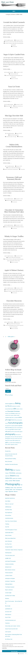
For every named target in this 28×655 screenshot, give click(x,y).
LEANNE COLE (8, 558)
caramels (6, 43)
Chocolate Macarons (14, 301)
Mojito (12, 429)
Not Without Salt (8, 639)
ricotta (11, 440)
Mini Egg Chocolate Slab (14, 115)
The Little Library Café (10, 555)
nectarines (16, 429)
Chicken (7, 473)
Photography (21, 41)
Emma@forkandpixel (9, 40)
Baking (7, 106)
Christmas (7, 41)
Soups (15, 487)
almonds (7, 403)
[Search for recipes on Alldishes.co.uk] (9, 395)
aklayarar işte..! (8, 567)
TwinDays (7, 524)
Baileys (6, 169)
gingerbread (16, 425)
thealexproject (8, 552)
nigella (19, 429)
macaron (11, 326)
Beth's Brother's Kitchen (10, 569)
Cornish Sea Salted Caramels (14, 22)
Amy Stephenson (8, 512)
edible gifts (14, 43)
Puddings (22, 226)
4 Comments (21, 136)
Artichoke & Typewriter (10, 581)
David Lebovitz (8, 614)
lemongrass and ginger (10, 578)
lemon (15, 427)
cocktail (16, 413)
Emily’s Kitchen (8, 535)
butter (12, 408)
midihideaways (8, 506)
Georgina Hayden (8, 547)
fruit (6, 425)
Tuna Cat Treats (14, 86)
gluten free (15, 478)
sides (19, 440)
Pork (8, 440)
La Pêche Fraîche (8, 575)
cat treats (19, 106)
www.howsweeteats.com (10, 620)
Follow (8, 379)
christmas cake (8, 413)
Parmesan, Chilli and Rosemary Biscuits (14, 178)
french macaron (17, 325)
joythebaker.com (8, 608)
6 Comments (14, 46)
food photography (20, 43)
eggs (9, 420)
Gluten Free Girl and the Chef (11, 628)
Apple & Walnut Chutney (14, 270)
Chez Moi (7, 526)
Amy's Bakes (7, 501)
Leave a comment (14, 78)
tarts (14, 442)
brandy (6, 408)
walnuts (21, 291)
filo (15, 420)
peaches (12, 431)
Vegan (6, 491)
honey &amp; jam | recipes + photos (12, 626)
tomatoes (17, 442)
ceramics (18, 408)
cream (15, 415)
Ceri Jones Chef (8, 611)
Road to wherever (9, 589)
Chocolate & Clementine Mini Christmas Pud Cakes (14, 211)
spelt (6, 442)
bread (9, 408)
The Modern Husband (9, 587)
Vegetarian (21, 289)
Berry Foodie (7, 606)
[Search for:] (11, 388)
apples (7, 291)
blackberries (14, 406)
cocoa (6, 325)
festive (12, 420)
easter (11, 136)
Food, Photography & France (11, 529)
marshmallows (15, 169)
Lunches (10, 480)
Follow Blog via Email (13, 369)
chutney (13, 291)
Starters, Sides (8, 489)
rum (13, 440)
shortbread (16, 440)
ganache (21, 325)
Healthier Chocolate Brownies (11, 464)
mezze (6, 429)
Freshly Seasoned (9, 572)
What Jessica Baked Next (10, 538)
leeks (13, 427)
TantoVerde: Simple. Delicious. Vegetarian (14, 549)
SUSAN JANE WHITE (9, 532)
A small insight (8, 592)
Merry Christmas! (8, 461)
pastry (9, 431)
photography (13, 44)
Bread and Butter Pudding (10, 458)
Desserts (13, 476)
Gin (11, 425)
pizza (19, 438)
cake (14, 409)
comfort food (7, 415)
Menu (16, 11)
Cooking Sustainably (9, 564)
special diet (19, 487)
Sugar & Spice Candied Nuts (14, 54)
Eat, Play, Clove (8, 544)
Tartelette (7, 623)
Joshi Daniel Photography (10, 561)
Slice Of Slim (8, 617)
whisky (18, 260)
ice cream (9, 427)
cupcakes (7, 417)
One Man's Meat (8, 509)
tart (12, 442)
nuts (21, 75)
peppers (21, 431)
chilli (6, 411)
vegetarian (12, 444)
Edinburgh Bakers (8, 584)
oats (6, 431)
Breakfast (18, 470)
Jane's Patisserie (8, 541)
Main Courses (16, 480)
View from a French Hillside (11, 521)
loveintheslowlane (9, 518)
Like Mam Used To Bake (10, 595)
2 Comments (22, 169)
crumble (17, 415)
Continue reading (6, 37)
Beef (14, 470)
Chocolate (8, 136)
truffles (16, 260)
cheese (21, 408)
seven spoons (8, 631)
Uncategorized (19, 489)
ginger (8, 260)
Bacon (14, 403)
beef (6, 406)
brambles (18, 406)
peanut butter (16, 431)
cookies (11, 415)
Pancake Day (7, 451)
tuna (22, 106)
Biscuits (10, 406)
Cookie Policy (4, 648)
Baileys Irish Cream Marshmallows (14, 145)
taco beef (9, 442)
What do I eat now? (9, 504)
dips (14, 417)
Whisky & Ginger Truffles (14, 236)
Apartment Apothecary (10, 498)
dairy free (11, 417)
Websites (16, 491)
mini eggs (14, 136)
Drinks (17, 476)
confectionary (11, 41)
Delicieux (7, 598)
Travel (14, 489)
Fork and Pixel (8, 515)
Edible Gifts (16, 41)
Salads (11, 487)
